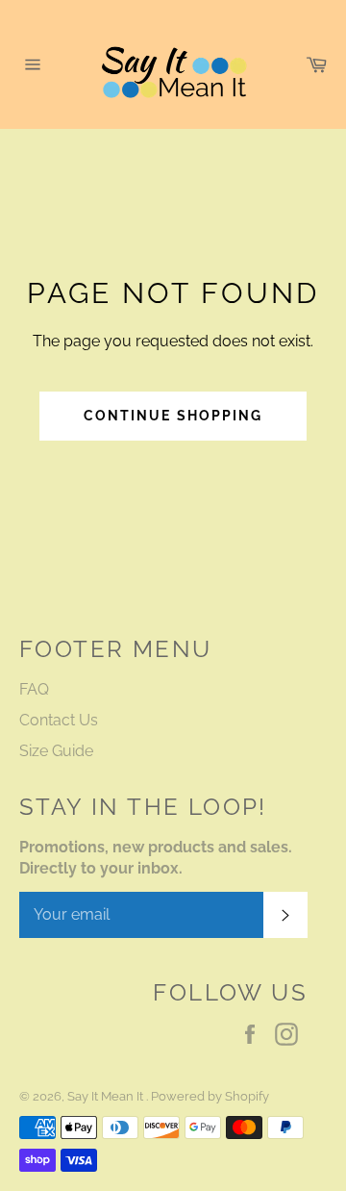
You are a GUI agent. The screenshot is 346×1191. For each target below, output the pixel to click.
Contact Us (58, 720)
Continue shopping (173, 415)
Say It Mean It (106, 1096)
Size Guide (56, 751)
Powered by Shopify (210, 1096)
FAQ (34, 689)
